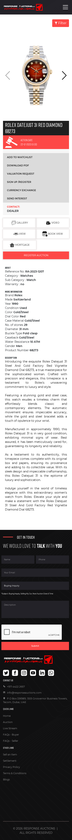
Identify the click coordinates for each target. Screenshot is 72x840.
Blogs (6, 779)
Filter (61, 23)
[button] (64, 75)
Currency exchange (21, 190)
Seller (15, 740)
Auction (8, 722)
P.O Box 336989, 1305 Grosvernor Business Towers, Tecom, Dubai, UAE (35, 700)
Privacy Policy (11, 767)
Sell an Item (10, 754)
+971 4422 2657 (16, 686)
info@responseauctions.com (24, 692)
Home (7, 715)
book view (55, 233)
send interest (17, 198)
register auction (36, 255)
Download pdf (18, 165)
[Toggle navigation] (65, 7)
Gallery (22, 222)
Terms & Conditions (14, 773)
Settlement (9, 760)
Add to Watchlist (19, 157)
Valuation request (20, 173)
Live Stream (10, 728)
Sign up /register (19, 181)
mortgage (22, 244)
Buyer (15, 734)
